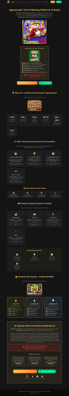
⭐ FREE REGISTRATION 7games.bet (27, 83)
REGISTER (59, 1)
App (19, 1)
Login (16, 1)
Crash (33, 1)
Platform (46, 1)
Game (26, 1)
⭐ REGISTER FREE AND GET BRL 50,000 (25, 371)
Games (22, 1)
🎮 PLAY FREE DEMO (45, 83)
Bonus (39, 1)
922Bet (14, 237)
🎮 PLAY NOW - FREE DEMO (47, 371)
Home (13, 1)
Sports (36, 1)
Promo (43, 1)
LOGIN (53, 1)
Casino (29, 1)
